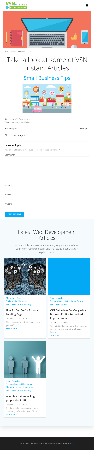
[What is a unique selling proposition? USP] (25, 359)
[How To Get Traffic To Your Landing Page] (25, 276)
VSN (72, 443)
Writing (27, 304)
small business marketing (20, 122)
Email (8, 194)
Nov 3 (24, 318)
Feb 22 (68, 322)
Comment (10, 154)
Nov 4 (24, 404)
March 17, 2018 (26, 51)
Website (8, 203)
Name (8, 185)
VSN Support (12, 51)
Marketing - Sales (14, 298)
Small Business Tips (47, 77)
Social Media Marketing (17, 301)
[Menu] (87, 5)
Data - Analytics (57, 298)
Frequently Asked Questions (63, 301)
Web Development (22, 119)
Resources (82, 301)
